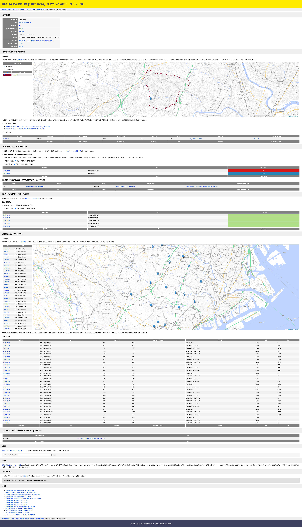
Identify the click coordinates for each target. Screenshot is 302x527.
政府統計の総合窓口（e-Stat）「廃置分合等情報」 (20, 509)
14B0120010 (6, 403)
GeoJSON (199, 139)
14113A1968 (6, 365)
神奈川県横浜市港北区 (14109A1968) (125, 186)
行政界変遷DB (9, 69)
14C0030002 (6, 395)
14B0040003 (6, 215)
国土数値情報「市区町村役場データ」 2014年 (18, 496)
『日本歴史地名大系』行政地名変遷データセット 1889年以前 (23, 494)
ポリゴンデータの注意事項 (73, 151)
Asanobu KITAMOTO (136, 523)
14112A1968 (6, 409)
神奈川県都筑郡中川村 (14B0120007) (35, 186)
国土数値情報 (8, 66)
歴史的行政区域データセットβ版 (25, 10)
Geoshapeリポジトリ (8, 10)
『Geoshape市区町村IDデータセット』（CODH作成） (20, 515)
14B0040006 (6, 378)
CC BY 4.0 (25, 476)
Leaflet (286, 116)
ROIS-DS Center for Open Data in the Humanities (157, 523)
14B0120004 (6, 367)
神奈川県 (21, 32)
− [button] (35, 67)
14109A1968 (6, 384)
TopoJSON (193, 139)
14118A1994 (6, 170)
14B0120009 (6, 401)
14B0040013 (6, 387)
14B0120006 (6, 406)
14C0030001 (6, 423)
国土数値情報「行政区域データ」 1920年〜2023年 (20, 490)
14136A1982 (6, 373)
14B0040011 (6, 414)
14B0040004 (6, 218)
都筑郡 (21, 29)
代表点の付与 (24, 242)
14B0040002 (6, 420)
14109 (20, 43)
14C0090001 (6, 348)
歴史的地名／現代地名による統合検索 (13, 450)
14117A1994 (6, 356)
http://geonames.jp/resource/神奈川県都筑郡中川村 (91, 438)
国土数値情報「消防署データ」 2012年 (17, 505)
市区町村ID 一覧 (40, 10)
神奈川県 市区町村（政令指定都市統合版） (42, 40)
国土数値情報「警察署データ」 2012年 (17, 503)
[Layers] (35, 71)
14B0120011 (6, 226)
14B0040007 (6, 392)
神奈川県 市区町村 (24, 40)
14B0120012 (6, 412)
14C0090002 (6, 351)
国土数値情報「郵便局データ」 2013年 (17, 501)
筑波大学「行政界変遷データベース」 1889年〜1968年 (21, 492)
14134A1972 (6, 389)
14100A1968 (6, 173)
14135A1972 (6, 417)
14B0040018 (6, 398)
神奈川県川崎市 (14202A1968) (210, 186)
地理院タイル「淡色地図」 (293, 116)
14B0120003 (6, 220)
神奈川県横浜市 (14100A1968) (194, 186)
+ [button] (35, 64)
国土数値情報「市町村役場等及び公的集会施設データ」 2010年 (23, 498)
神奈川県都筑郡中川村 (25, 23)
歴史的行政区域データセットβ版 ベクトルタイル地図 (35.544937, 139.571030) (28, 127)
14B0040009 (6, 370)
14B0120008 (6, 359)
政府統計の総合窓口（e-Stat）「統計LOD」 (18, 513)
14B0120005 (6, 223)
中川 (20, 26)
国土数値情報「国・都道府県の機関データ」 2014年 (20, 507)
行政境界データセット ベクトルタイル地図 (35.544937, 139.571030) (25, 129)
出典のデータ (21, 59)
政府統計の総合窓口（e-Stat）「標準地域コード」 (20, 511)
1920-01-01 (6, 139)
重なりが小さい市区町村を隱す (24, 164)
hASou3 (21, 46)
